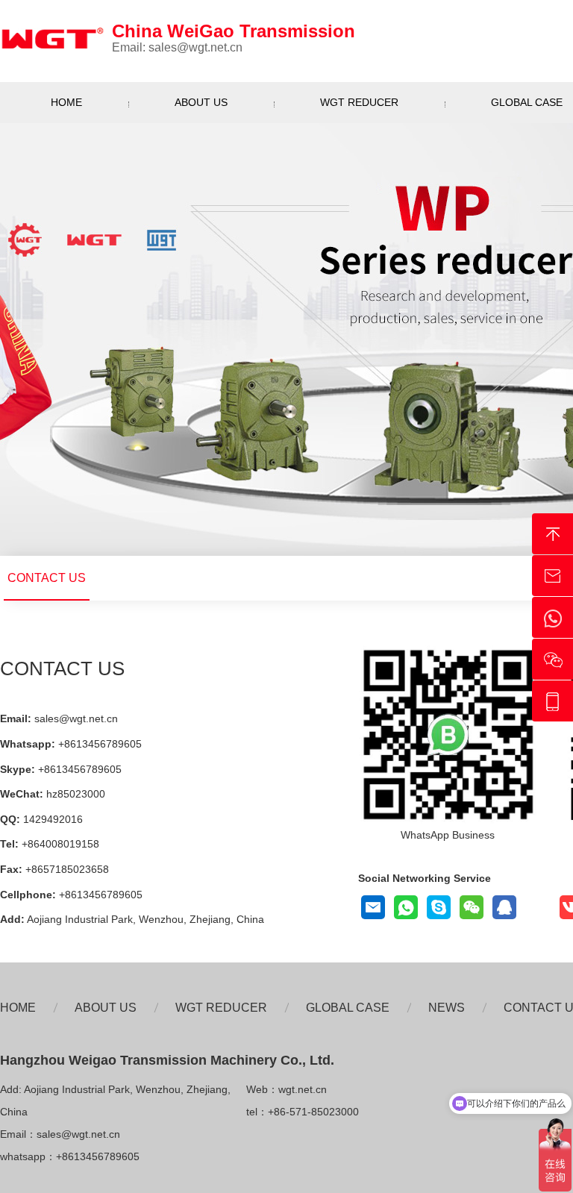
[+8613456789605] (439, 907)
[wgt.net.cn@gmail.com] (373, 907)
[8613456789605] (406, 907)
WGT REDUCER (359, 102)
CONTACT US (46, 578)
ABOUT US (201, 102)
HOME (66, 102)
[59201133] (504, 907)
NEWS (446, 1007)
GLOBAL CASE (347, 1007)
